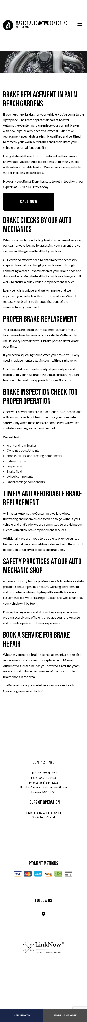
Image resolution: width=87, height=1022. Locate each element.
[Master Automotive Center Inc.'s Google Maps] (43, 915)
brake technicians (69, 412)
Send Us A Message (65, 1015)
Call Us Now (22, 1015)
